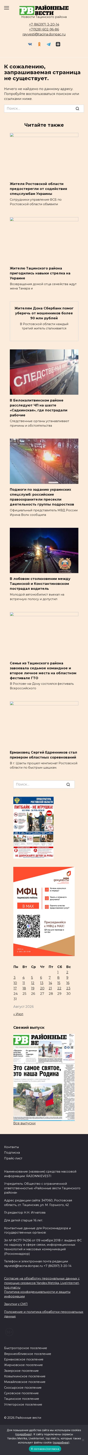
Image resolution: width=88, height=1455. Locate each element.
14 (50, 983)
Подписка (12, 1152)
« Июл (18, 1014)
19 (32, 988)
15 (58, 983)
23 (68, 988)
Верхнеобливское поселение (27, 1354)
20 (42, 988)
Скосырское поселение (23, 1387)
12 (32, 983)
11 (24, 983)
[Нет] (83, 1440)
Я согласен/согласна (45, 1448)
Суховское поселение (21, 1393)
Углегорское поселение (23, 1404)
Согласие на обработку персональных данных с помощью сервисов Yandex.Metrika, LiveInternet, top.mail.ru (42, 1283)
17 (15, 988)
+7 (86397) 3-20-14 (44, 24)
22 (59, 988)
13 (41, 983)
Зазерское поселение (21, 1371)
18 (24, 988)
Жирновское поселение (23, 1365)
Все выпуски (24, 1123)
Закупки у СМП (16, 1304)
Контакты (11, 1147)
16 (67, 983)
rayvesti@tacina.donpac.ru (44, 34)
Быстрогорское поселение (25, 1348)
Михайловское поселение (24, 1382)
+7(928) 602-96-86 (44, 29)
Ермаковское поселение (23, 1359)
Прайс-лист (13, 1158)
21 (50, 988)
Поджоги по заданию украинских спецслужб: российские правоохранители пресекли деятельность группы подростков (42, 497)
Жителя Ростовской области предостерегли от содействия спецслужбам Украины (38, 189)
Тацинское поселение (21, 1399)
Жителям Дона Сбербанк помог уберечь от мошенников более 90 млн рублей (44, 313)
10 (15, 983)
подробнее (23, 1434)
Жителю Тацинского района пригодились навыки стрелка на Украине (40, 273)
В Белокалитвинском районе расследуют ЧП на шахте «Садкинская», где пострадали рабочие (38, 407)
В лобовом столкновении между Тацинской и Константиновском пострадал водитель (40, 584)
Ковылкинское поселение (24, 1376)
